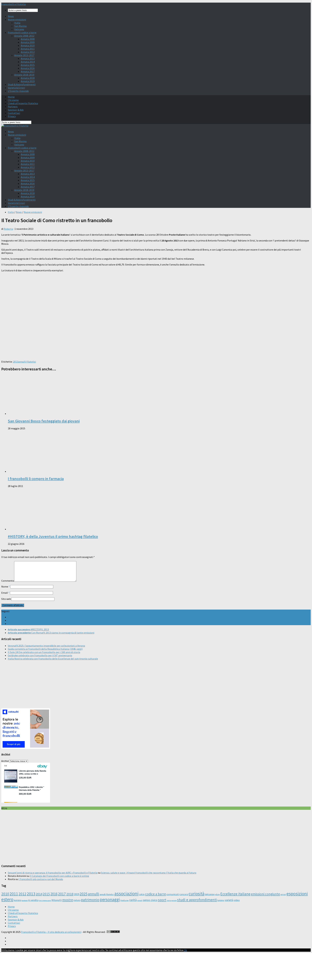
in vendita (33, 900)
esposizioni (297, 893)
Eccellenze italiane (235, 893)
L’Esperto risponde (18, 91)
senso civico (150, 900)
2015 (46, 894)
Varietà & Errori (16, 87)
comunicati (172, 894)
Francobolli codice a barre (22, 32)
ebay (217, 894)
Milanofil (57, 900)
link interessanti (45, 900)
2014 (39, 894)
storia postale (172, 900)
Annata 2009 (28, 42)
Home (11, 96)
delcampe (210, 894)
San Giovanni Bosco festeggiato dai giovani (44, 420)
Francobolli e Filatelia (13, 4)
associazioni (126, 893)
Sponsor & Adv (16, 109)
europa (17, 900)
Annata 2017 (28, 71)
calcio (142, 894)
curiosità (196, 893)
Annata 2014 (28, 61)
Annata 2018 (28, 78)
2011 (14, 893)
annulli (93, 893)
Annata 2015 (28, 65)
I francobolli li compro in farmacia (36, 478)
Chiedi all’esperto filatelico (23, 103)
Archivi (5, 761)
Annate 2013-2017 (24, 55)
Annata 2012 (28, 52)
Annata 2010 (28, 45)
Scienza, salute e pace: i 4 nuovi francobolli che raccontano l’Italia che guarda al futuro (148, 872)
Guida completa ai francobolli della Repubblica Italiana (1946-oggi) (45, 648)
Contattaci (14, 113)
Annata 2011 (28, 48)
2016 (54, 893)
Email (5, 592)
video (237, 900)
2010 (5, 893)
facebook (24, 900)
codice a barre (155, 894)
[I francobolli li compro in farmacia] (50, 471)
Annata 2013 (28, 58)
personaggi (110, 899)
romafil (139, 900)
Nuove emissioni (17, 19)
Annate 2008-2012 (24, 35)
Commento (7, 580)
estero (7, 899)
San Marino (20, 26)
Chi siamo (13, 100)
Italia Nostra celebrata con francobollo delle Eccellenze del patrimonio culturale (53, 658)
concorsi (184, 894)
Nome (5, 586)
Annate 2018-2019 (24, 74)
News (11, 16)
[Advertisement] (98, 334)
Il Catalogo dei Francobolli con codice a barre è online (59, 875)
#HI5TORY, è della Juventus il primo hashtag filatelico (53, 536)
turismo (220, 900)
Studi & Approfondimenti (22, 84)
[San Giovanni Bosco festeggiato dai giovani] (50, 413)
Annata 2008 (28, 39)
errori (283, 894)
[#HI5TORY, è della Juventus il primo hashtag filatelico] (50, 529)
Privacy (12, 116)
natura (76, 900)
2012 (22, 893)
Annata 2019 (28, 81)
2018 (69, 894)
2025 (83, 893)
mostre (67, 900)
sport (162, 899)
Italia (17, 22)
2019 (76, 894)
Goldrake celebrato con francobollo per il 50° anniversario (40, 655)
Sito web (6, 598)
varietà (229, 900)
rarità (133, 900)
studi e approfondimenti (197, 899)
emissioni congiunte (265, 894)
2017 (62, 893)
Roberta (8, 228)
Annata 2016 (28, 68)
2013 (15, 361)
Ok (185, 950)
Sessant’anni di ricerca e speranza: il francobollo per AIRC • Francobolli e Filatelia (53, 872)
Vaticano (19, 29)
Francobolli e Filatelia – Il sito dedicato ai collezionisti (51, 932)
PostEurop (124, 900)
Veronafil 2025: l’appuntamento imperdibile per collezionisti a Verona (46, 645)
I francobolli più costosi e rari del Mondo (41, 879)
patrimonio (90, 899)
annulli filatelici (27, 361)
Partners (13, 106)
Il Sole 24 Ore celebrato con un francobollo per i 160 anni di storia (44, 652)
